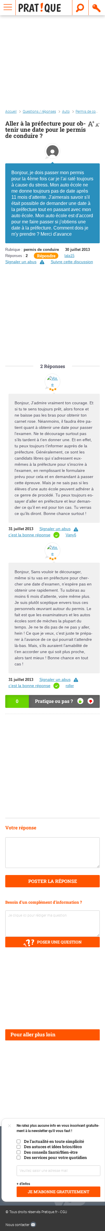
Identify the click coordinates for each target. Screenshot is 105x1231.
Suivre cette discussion (72, 261)
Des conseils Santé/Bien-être (51, 1152)
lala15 (69, 256)
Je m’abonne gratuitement (58, 1191)
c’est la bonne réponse (29, 535)
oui (80, 701)
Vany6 (71, 535)
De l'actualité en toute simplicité (54, 1141)
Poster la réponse (52, 881)
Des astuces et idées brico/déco (53, 1146)
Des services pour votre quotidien (55, 1157)
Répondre (46, 255)
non (91, 701)
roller (70, 686)
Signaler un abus (20, 261)
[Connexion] (97, 8)
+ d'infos (23, 1184)
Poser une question (59, 942)
